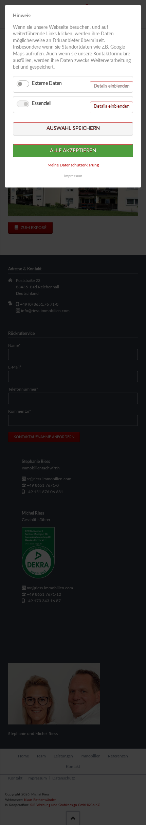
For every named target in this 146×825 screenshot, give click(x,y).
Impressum (73, 176)
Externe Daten (47, 83)
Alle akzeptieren (73, 150)
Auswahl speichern (73, 128)
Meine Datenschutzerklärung (73, 165)
